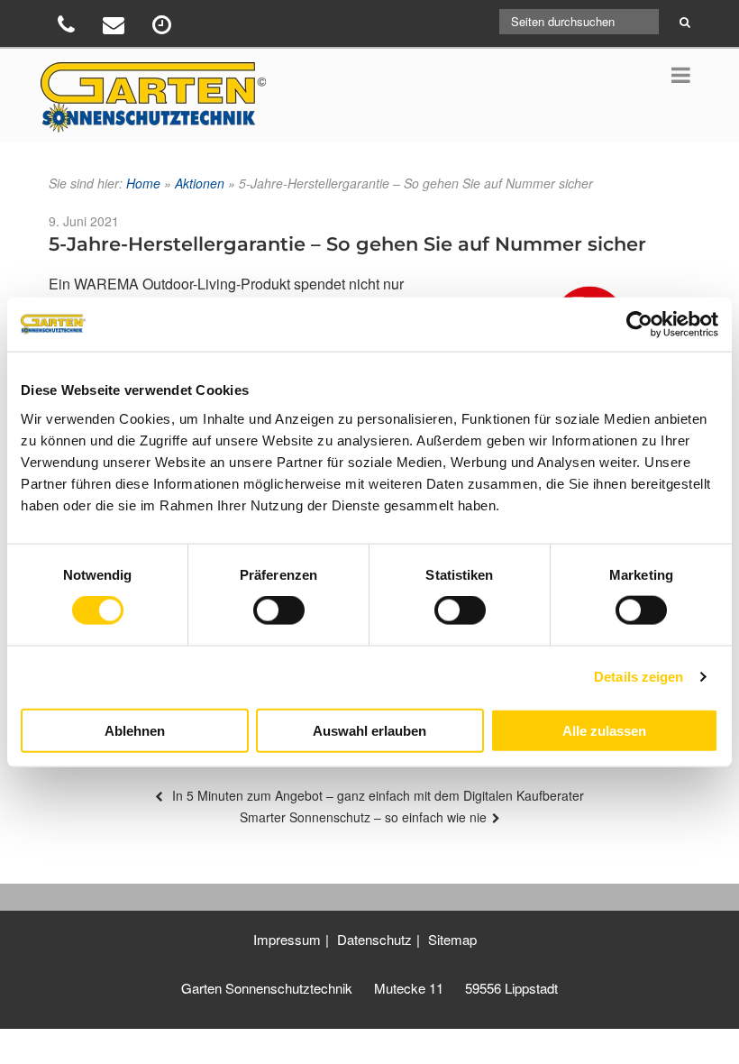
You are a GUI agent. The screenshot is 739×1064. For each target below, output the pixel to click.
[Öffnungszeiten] (164, 27)
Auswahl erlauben (369, 730)
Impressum (287, 939)
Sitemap (452, 939)
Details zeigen (638, 676)
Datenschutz (374, 939)
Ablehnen (135, 730)
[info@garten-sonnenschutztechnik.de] (116, 27)
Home (143, 183)
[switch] (279, 610)
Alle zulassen (604, 730)
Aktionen (199, 183)
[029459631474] (68, 27)
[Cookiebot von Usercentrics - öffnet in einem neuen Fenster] (639, 324)
